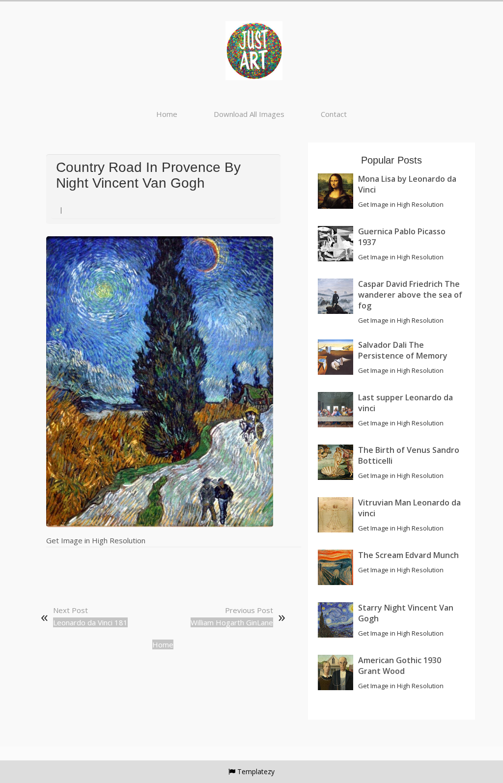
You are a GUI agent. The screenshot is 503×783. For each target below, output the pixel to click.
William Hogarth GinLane (232, 622)
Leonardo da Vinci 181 (90, 622)
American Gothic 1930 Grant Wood (399, 665)
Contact (334, 114)
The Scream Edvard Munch (408, 555)
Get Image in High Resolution (95, 540)
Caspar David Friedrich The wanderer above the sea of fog (410, 295)
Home (166, 114)
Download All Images (249, 114)
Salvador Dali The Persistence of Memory (402, 350)
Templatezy (256, 771)
